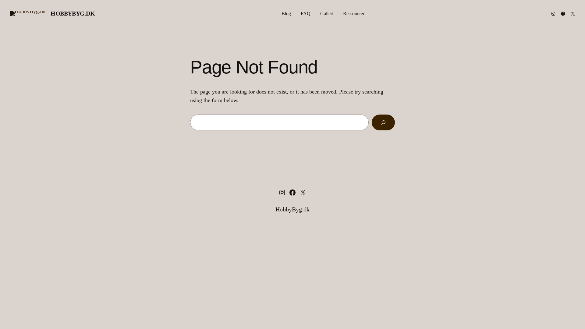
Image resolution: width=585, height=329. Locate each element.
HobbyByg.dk (73, 13)
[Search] (383, 122)
